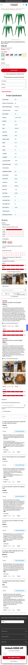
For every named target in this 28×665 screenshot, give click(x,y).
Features (3, 87)
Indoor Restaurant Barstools (10, 8)
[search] (23, 4)
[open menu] (1, 4)
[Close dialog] (25, 646)
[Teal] (16, 55)
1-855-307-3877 (21, 77)
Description (4, 81)
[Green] (3, 55)
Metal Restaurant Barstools (20, 8)
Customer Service (5, 636)
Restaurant (3, 8)
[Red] (7, 55)
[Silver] (3, 59)
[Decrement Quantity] (2, 65)
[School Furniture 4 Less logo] (14, 5)
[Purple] (11, 55)
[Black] (20, 55)
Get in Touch (4, 642)
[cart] (26, 5)
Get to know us (4, 631)
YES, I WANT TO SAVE (14, 657)
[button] (14, 25)
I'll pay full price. (14, 661)
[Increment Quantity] (8, 65)
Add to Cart (14, 70)
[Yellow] (24, 55)
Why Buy (3, 84)
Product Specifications (6, 91)
